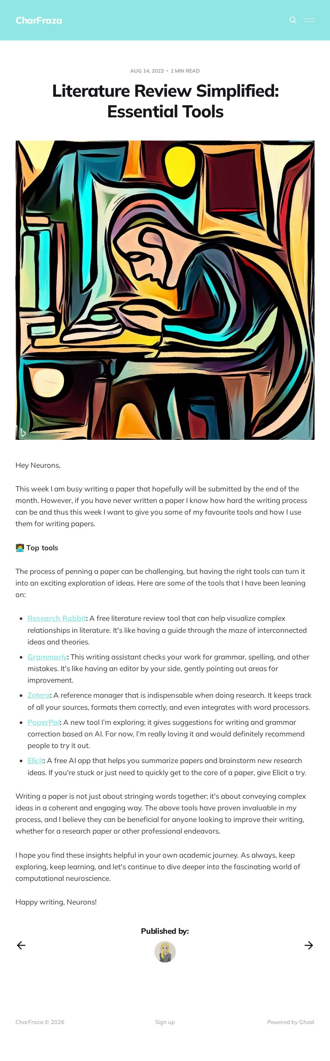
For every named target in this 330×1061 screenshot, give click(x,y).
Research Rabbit (57, 617)
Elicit (35, 760)
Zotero (39, 694)
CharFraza (38, 20)
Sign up (165, 1021)
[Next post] (309, 945)
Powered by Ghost (291, 1021)
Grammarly (47, 656)
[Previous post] (21, 945)
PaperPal (44, 722)
